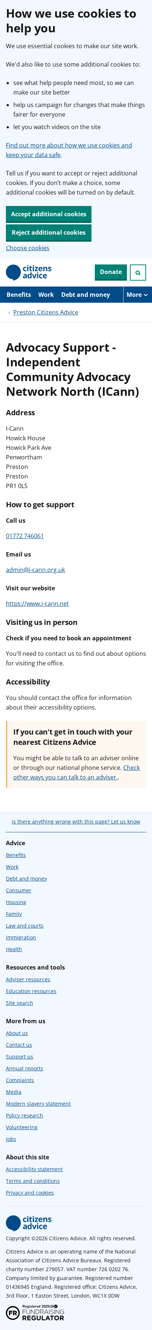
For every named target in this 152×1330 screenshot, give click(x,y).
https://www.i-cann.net (37, 604)
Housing (16, 902)
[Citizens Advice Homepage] (29, 272)
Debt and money (85, 295)
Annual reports (24, 1068)
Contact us (19, 1044)
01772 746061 (25, 536)
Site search (19, 1002)
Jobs (11, 1138)
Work (46, 295)
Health (14, 949)
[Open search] (138, 272)
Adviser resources (28, 979)
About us (17, 1032)
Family (14, 913)
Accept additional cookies (48, 214)
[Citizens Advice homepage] (29, 1223)
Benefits (19, 295)
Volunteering (22, 1127)
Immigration (21, 937)
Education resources (31, 991)
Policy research (24, 1115)
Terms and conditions (33, 1180)
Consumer (18, 890)
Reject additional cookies (49, 232)
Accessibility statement (34, 1169)
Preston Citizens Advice (45, 312)
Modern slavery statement (38, 1103)
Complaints (20, 1080)
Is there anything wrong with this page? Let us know (76, 821)
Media (13, 1091)
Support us (19, 1056)
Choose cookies (27, 248)
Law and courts (25, 925)
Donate (111, 272)
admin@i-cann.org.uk (35, 570)
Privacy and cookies (30, 1192)
